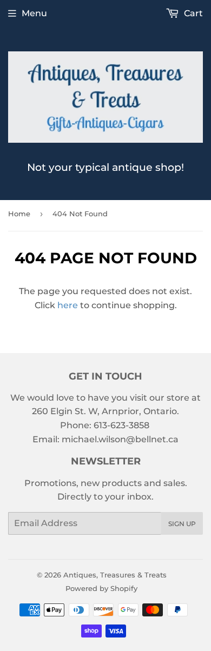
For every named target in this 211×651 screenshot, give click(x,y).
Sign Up (182, 524)
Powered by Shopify (101, 588)
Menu (34, 13)
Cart (192, 13)
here (67, 305)
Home (19, 213)
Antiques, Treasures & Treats (115, 574)
